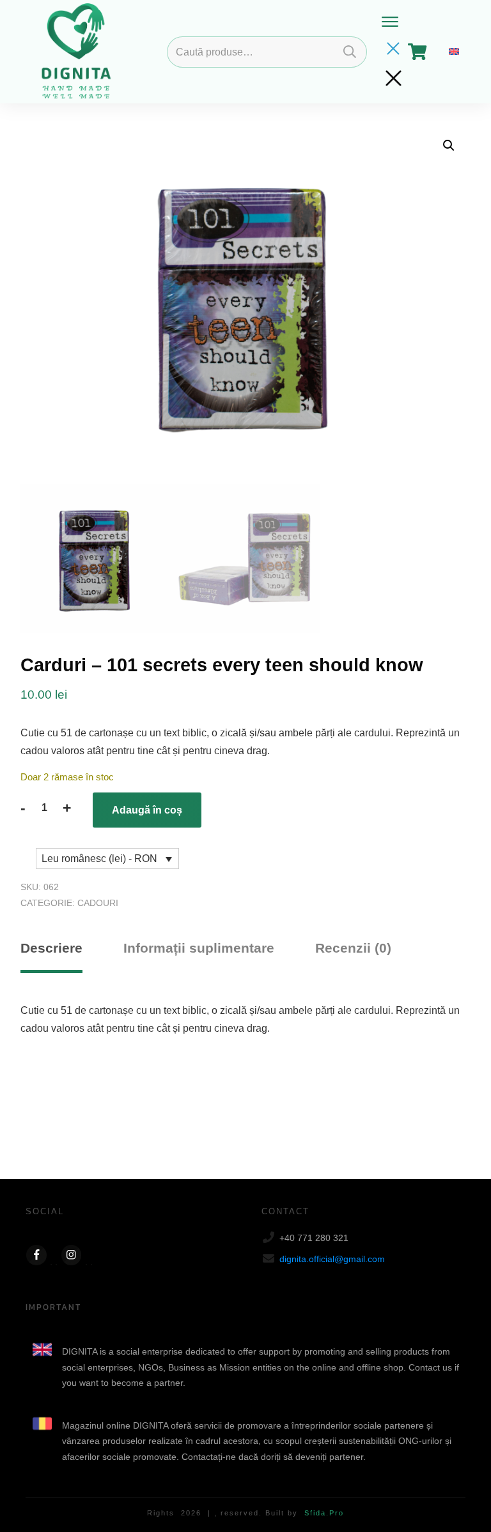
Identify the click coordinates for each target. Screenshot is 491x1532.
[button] (448, 145)
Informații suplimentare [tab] (198, 948)
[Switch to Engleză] (454, 51)
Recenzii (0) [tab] (353, 948)
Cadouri (97, 903)
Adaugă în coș (147, 810)
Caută (349, 52)
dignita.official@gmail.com (332, 1259)
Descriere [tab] (51, 948)
